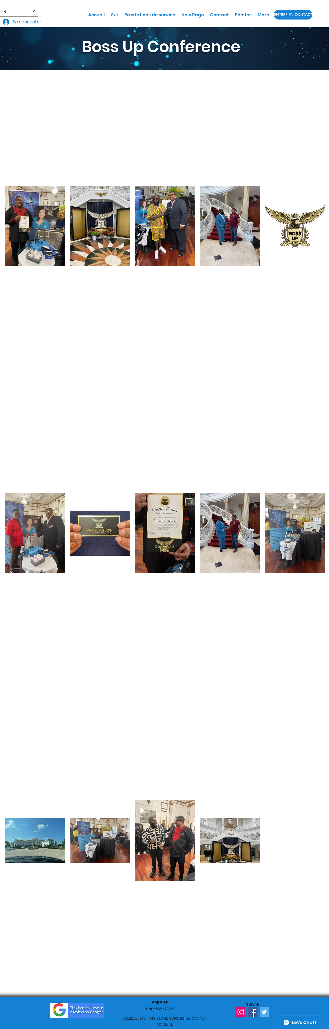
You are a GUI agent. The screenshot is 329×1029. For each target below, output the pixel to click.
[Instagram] (240, 1012)
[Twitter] (264, 1012)
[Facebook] (252, 1012)
